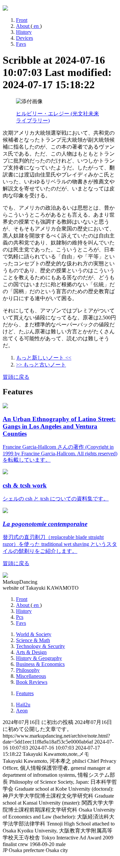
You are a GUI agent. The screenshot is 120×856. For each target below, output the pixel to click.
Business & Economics (40, 664)
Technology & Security (40, 646)
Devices (24, 38)
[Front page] (5, 9)
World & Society (33, 634)
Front (21, 20)
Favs (21, 44)
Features (25, 693)
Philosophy (28, 670)
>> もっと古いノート (41, 364)
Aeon (22, 710)
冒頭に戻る (16, 377)
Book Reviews (31, 682)
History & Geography (39, 658)
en (36, 26)
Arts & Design (31, 652)
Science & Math (33, 640)
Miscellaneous (31, 676)
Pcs (19, 617)
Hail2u (23, 704)
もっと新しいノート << (43, 358)
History (24, 32)
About (23, 26)
